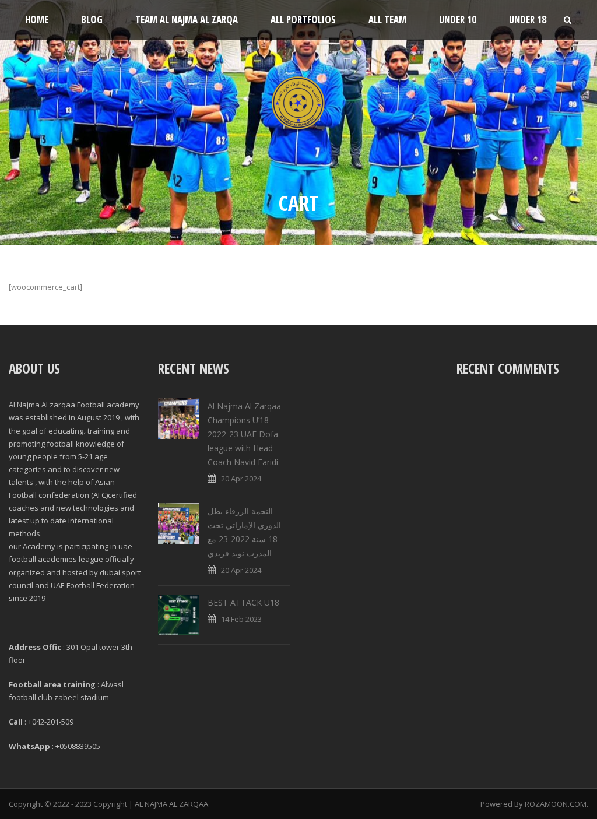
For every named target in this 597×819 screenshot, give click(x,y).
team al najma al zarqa (186, 19)
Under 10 (457, 19)
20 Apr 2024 (241, 478)
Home (36, 19)
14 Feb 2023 (241, 619)
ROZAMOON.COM (556, 804)
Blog (92, 19)
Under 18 (527, 19)
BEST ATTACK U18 (243, 602)
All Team (387, 19)
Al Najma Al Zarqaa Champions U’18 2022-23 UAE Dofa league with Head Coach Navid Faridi (244, 433)
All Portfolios (303, 19)
